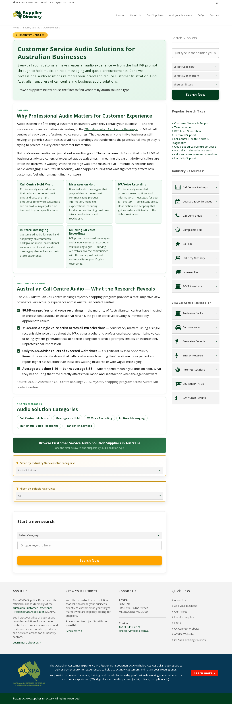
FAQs (201, 15)
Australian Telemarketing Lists (192, 150)
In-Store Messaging (132, 418)
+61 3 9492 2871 (30, 2)
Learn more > (74, 631)
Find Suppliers (155, 15)
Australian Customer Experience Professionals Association (33, 609)
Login (216, 2)
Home (120, 15)
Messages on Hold (68, 418)
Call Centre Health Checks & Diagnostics (190, 140)
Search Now (89, 560)
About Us (135, 15)
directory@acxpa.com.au (61, 2)
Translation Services (78, 425)
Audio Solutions (52, 27)
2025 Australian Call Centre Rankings (110, 129)
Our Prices (180, 611)
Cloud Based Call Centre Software (194, 146)
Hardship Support (184, 158)
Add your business (180, 15)
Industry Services (31, 27)
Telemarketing (182, 127)
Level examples (183, 617)
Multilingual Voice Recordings (39, 425)
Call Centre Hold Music (34, 418)
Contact (214, 15)
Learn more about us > (27, 642)
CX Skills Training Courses (189, 640)
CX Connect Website (186, 628)
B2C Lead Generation (187, 131)
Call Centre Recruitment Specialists (195, 154)
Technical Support (184, 135)
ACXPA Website (183, 634)
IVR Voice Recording (99, 418)
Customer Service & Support (191, 123)
